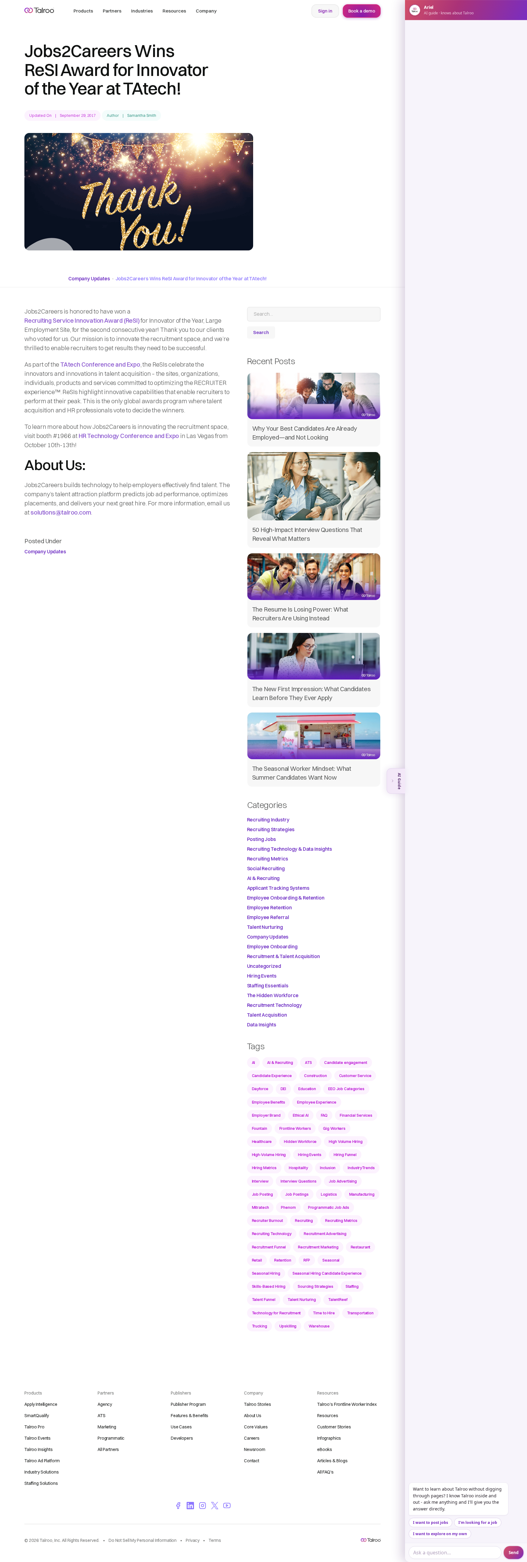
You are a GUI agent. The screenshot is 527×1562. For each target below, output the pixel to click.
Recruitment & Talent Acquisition (283, 956)
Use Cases (181, 1427)
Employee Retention (269, 907)
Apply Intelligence (40, 1404)
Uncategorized (264, 966)
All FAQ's (325, 1472)
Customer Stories (334, 1427)
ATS (102, 1415)
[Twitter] (214, 1505)
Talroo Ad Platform (41, 1460)
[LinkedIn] (190, 1505)
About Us (252, 1415)
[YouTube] (227, 1505)
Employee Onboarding (272, 946)
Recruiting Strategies (271, 829)
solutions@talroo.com (60, 512)
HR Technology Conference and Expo (129, 436)
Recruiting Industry (268, 820)
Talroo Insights (38, 1449)
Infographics (329, 1438)
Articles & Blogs (332, 1460)
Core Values (255, 1427)
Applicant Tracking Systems (278, 888)
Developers (182, 1438)
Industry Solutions (41, 1472)
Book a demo (361, 11)
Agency (105, 1404)
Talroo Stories (257, 1404)
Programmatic (111, 1438)
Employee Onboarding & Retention (285, 898)
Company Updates (89, 278)
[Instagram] (202, 1505)
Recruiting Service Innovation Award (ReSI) (82, 320)
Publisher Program (188, 1404)
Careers (252, 1438)
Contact (251, 1460)
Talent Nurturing (265, 927)
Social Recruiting (266, 868)
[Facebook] (178, 1505)
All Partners (108, 1449)
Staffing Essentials (268, 985)
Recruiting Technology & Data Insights (289, 849)
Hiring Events (262, 976)
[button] (83, 11)
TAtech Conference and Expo (100, 364)
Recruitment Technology (274, 1005)
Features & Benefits (189, 1415)
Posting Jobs (261, 839)
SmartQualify (36, 1415)
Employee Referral (268, 917)
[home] (39, 10)
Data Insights (261, 1025)
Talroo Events (37, 1438)
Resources (327, 1415)
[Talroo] (371, 1540)
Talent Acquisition (267, 1015)
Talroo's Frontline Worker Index (347, 1404)
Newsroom (254, 1449)
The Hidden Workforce (273, 995)
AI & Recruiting (263, 878)
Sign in (325, 11)
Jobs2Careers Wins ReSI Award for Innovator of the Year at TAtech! (191, 278)
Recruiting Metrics (267, 859)
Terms (215, 1540)
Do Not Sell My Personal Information (143, 1540)
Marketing (107, 1427)
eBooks (324, 1449)
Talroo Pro (34, 1427)
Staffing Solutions (41, 1483)
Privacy (192, 1540)
